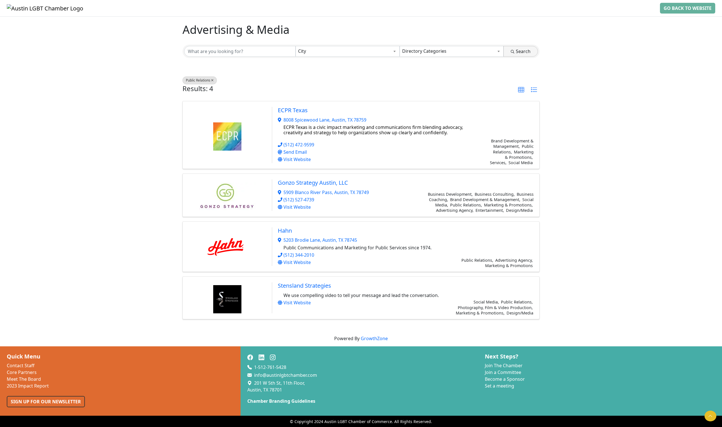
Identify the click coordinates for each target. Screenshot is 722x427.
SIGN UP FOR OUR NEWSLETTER (46, 402)
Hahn (285, 230)
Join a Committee (503, 372)
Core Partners (22, 372)
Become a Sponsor (505, 379)
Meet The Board (24, 379)
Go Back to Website (688, 8)
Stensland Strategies (304, 285)
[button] (521, 90)
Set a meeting (499, 386)
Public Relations (198, 80)
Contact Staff (20, 365)
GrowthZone (374, 338)
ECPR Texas (293, 110)
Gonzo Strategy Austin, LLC (313, 182)
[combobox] (348, 51)
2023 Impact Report (28, 386)
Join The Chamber (504, 365)
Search (523, 51)
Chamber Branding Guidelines (281, 401)
